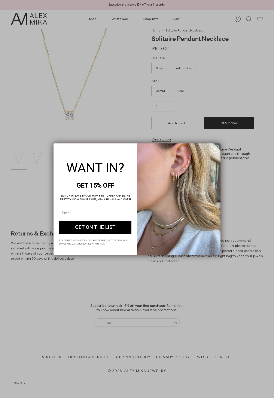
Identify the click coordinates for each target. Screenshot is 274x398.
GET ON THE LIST (95, 227)
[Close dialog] (215, 149)
